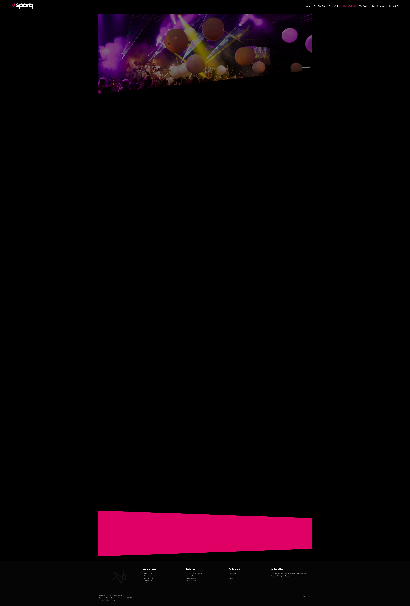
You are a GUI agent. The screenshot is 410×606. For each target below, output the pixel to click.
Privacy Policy (191, 580)
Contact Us (394, 6)
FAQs (145, 582)
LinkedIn (231, 576)
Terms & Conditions (193, 576)
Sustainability (148, 580)
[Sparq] (22, 6)
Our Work (363, 6)
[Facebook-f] (300, 596)
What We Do (334, 6)
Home (307, 6)
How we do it (148, 578)
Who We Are (319, 6)
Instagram (232, 578)
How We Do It (349, 6)
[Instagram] (309, 596)
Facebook (232, 573)
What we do (147, 576)
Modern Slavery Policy (194, 573)
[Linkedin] (304, 596)
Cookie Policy (191, 578)
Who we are (147, 573)
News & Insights (378, 6)
